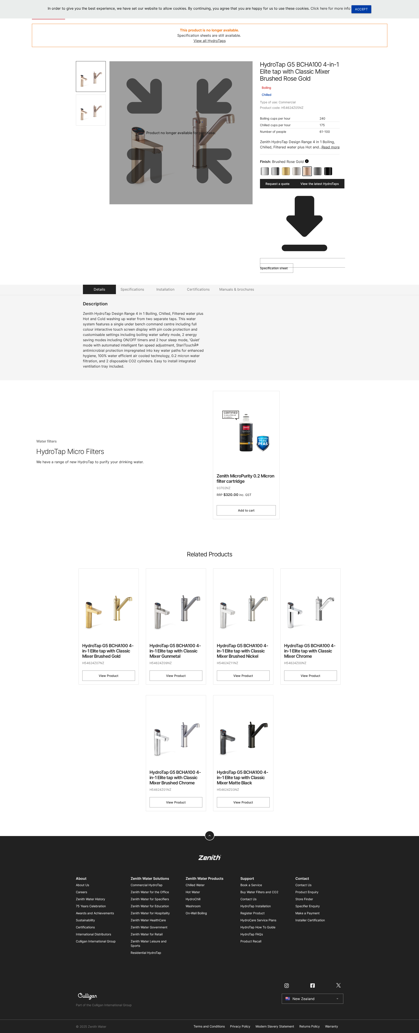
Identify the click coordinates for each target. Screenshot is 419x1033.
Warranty (331, 1026)
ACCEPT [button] (361, 9)
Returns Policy (309, 1026)
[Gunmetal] (317, 171)
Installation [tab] (165, 289)
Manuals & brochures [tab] (236, 289)
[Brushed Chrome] (275, 171)
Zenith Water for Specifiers (150, 899)
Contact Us (248, 899)
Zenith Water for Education (150, 906)
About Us (82, 885)
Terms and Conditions (209, 1026)
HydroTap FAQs (251, 934)
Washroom (193, 906)
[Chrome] (265, 171)
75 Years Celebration (91, 906)
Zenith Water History (90, 899)
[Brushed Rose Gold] (307, 171)
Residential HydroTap (146, 953)
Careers (81, 892)
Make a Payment (307, 913)
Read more (331, 147)
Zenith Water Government (149, 927)
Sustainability (85, 920)
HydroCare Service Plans (258, 920)
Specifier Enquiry (307, 906)
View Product (108, 676)
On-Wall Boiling (196, 913)
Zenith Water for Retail (147, 934)
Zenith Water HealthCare (148, 920)
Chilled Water (195, 885)
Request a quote (277, 184)
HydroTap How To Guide (257, 927)
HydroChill (193, 899)
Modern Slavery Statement (275, 1026)
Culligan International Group (96, 941)
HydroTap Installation (255, 906)
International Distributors (93, 934)
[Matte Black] (328, 171)
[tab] (91, 76)
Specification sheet (274, 268)
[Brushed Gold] (286, 171)
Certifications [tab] (198, 289)
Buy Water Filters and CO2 (259, 892)
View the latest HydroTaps (319, 184)
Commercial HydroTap (147, 885)
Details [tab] (99, 289)
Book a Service (251, 885)
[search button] (307, 161)
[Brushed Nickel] (296, 171)
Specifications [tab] (132, 289)
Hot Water (193, 892)
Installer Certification (310, 920)
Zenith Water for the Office (150, 892)
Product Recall (250, 941)
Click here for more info (330, 8)
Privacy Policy (240, 1026)
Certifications (85, 927)
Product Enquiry (306, 892)
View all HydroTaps (210, 40)
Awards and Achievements (95, 913)
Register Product (252, 913)
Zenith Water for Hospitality (150, 913)
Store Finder (304, 899)
